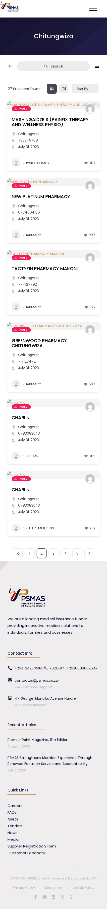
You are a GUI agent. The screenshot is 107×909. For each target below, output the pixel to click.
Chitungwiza (29, 133)
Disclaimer (53, 888)
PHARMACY (32, 235)
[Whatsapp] (71, 897)
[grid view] (52, 89)
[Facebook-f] (36, 897)
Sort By (82, 89)
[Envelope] (45, 897)
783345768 (28, 140)
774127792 (27, 284)
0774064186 (29, 212)
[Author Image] (90, 109)
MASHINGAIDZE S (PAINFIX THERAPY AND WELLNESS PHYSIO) (50, 122)
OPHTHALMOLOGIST (39, 528)
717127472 (27, 361)
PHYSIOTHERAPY (36, 163)
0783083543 (29, 433)
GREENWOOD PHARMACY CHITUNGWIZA (39, 343)
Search (57, 66)
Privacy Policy (24, 888)
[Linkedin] (53, 897)
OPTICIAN (31, 456)
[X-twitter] (62, 897)
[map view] (64, 89)
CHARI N (20, 417)
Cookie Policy (83, 888)
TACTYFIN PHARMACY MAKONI (45, 268)
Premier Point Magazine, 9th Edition (37, 739)
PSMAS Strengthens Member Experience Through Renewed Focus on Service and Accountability (49, 760)
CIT (94, 878)
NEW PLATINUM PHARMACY (41, 196)
